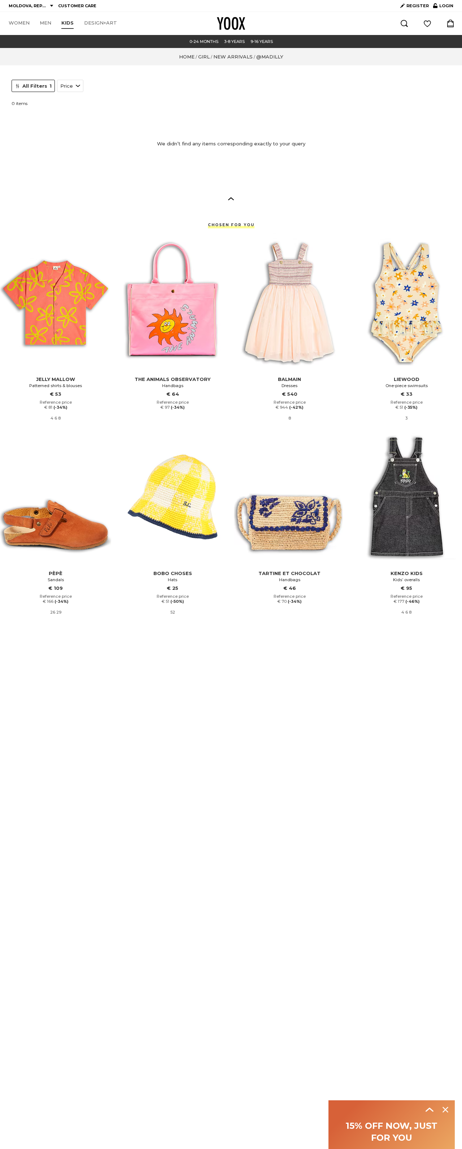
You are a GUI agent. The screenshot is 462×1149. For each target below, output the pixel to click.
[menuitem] (19, 23)
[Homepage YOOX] (231, 23)
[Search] (404, 23)
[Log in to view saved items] (427, 23)
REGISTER (417, 5)
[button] (231, 198)
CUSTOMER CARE (77, 5)
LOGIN (443, 7)
